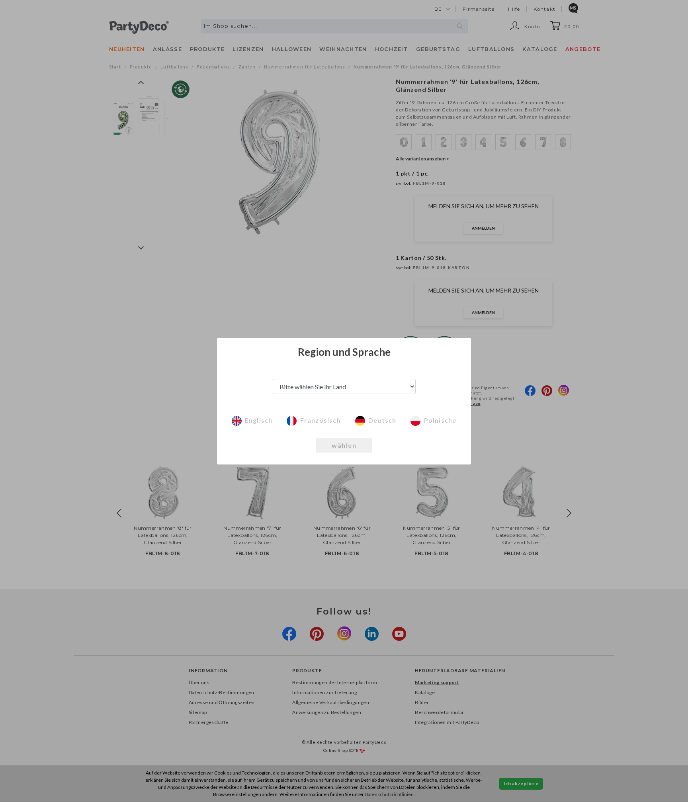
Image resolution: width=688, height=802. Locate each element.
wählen (344, 445)
